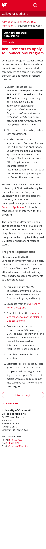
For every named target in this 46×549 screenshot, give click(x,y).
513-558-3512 (12, 443)
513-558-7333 (15, 439)
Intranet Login (23, 395)
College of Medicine (15, 14)
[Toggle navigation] (42, 5)
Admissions (8, 21)
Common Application (13, 207)
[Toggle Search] (35, 5)
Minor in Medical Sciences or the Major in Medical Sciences (24, 317)
